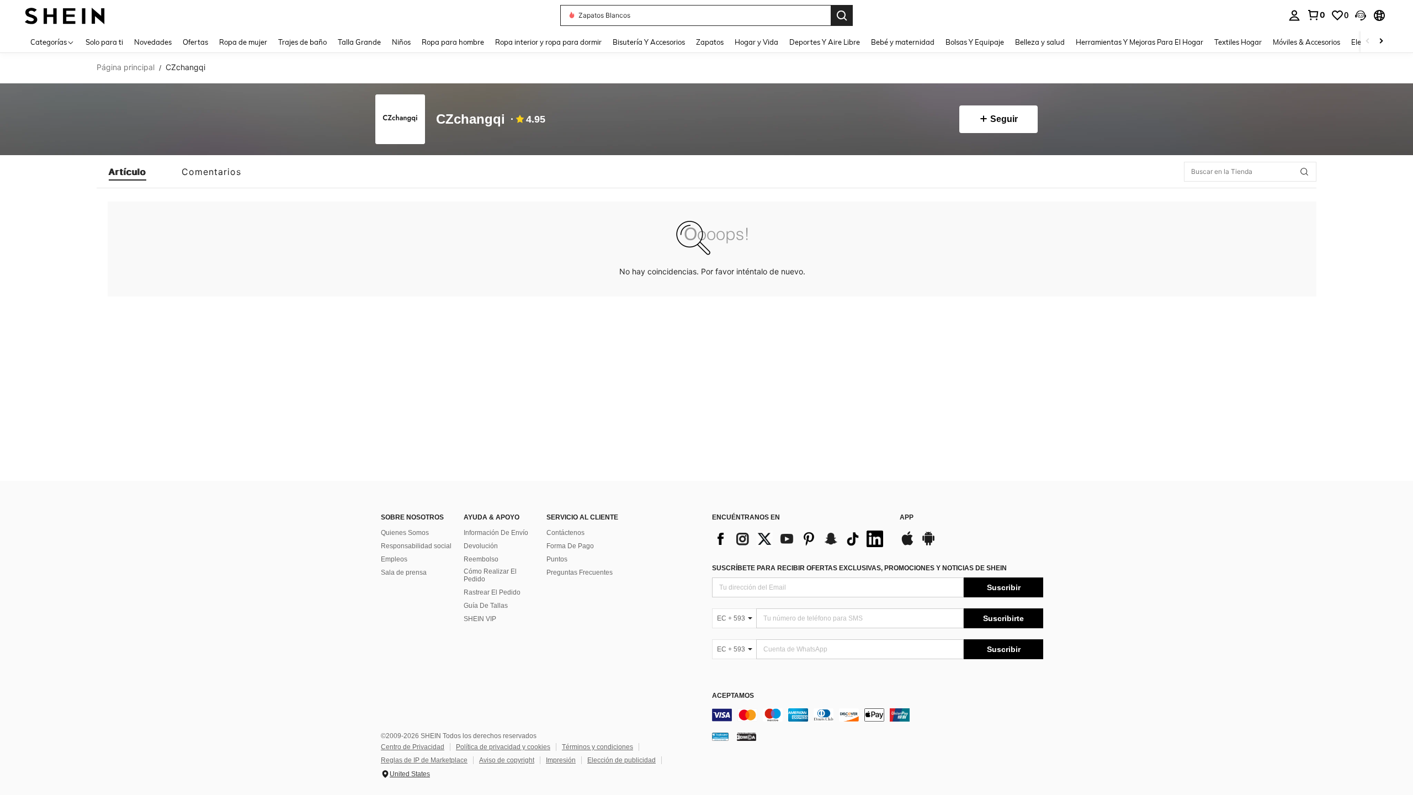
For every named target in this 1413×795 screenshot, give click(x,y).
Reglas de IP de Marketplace (424, 760)
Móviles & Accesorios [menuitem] (1306, 42)
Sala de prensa (404, 572)
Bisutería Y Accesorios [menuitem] (649, 42)
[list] (800, 539)
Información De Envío (496, 533)
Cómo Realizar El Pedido (490, 575)
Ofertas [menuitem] (195, 42)
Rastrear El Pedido (492, 592)
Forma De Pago (570, 546)
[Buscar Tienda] (1304, 172)
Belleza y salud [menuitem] (1040, 42)
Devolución (481, 546)
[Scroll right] (1381, 41)
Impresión (561, 760)
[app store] (907, 544)
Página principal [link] (126, 67)
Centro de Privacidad (412, 747)
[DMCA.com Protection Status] (746, 736)
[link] (1315, 15)
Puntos (556, 559)
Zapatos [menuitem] (710, 42)
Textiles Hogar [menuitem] (1238, 42)
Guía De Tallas (486, 606)
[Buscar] (842, 15)
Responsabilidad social (416, 546)
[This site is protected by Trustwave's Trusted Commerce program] (720, 736)
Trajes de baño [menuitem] (302, 42)
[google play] (928, 544)
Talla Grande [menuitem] (359, 42)
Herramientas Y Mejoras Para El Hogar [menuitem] (1139, 42)
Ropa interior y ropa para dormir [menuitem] (548, 42)
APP (906, 517)
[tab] (127, 171)
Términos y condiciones (597, 747)
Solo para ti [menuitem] (104, 42)
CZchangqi (470, 119)
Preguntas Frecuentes (579, 572)
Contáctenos (565, 533)
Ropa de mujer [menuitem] (243, 42)
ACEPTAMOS (733, 695)
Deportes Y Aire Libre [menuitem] (824, 42)
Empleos (394, 559)
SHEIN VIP (480, 619)
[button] (1360, 15)
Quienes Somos (405, 533)
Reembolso (481, 559)
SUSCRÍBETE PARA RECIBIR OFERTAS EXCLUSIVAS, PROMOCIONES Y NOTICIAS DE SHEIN (859, 568)
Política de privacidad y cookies (503, 747)
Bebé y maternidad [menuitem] (902, 42)
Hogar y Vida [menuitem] (756, 42)
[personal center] (1294, 15)
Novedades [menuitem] (153, 42)
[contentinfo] (877, 715)
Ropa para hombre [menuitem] (453, 42)
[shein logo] (65, 15)
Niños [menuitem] (401, 42)
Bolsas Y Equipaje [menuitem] (974, 42)
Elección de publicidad (621, 760)
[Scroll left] (1368, 41)
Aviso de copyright (506, 760)
